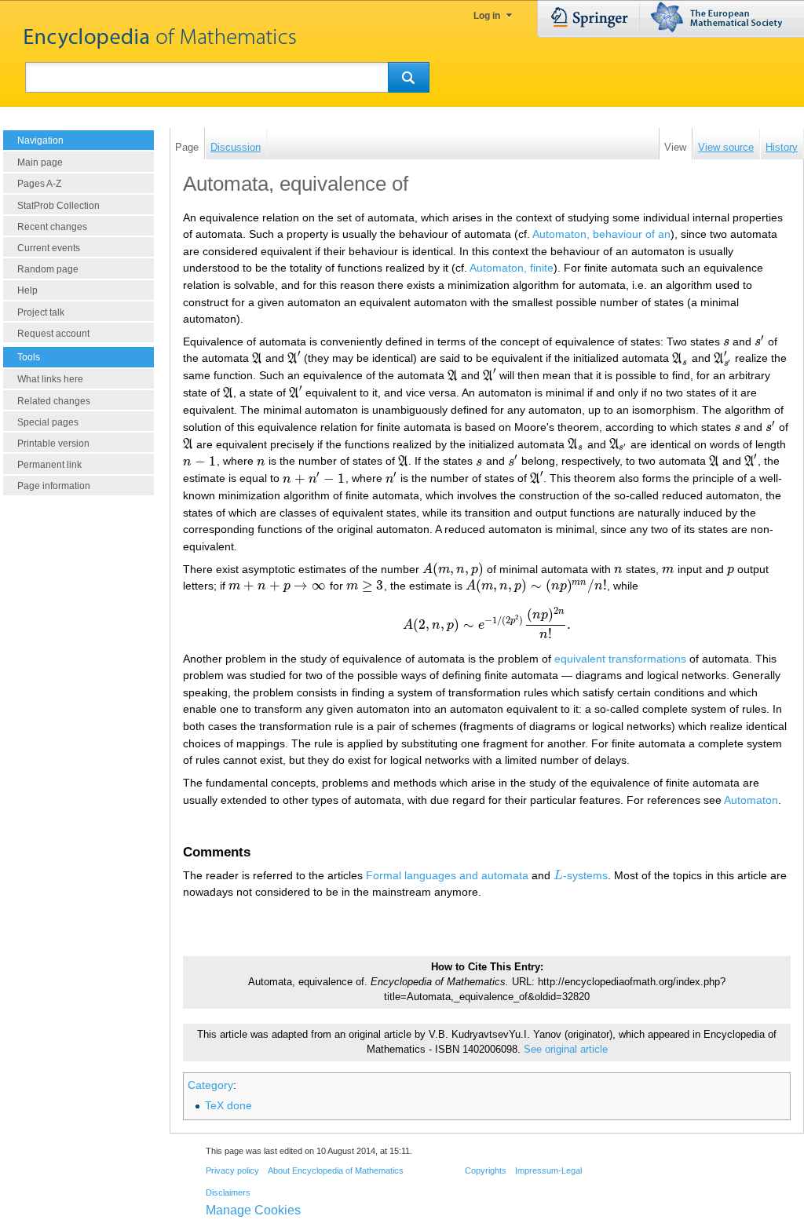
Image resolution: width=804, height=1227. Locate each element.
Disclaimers (228, 1192)
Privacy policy (232, 1170)
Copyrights (485, 1170)
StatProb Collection (58, 205)
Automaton (751, 800)
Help (27, 290)
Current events (48, 248)
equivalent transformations (620, 658)
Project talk (40, 312)
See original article (566, 1049)
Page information (53, 485)
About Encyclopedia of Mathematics (336, 1170)
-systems (581, 875)
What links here (50, 379)
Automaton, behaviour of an (601, 234)
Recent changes (52, 226)
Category (210, 1085)
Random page (48, 269)
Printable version (53, 443)
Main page (40, 162)
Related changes (53, 401)
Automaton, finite (512, 267)
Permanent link (49, 464)
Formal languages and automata (447, 875)
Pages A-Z (39, 183)
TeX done (228, 1105)
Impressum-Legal (548, 1170)
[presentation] (726, 341)
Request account (53, 333)
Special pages (48, 422)
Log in (486, 15)
